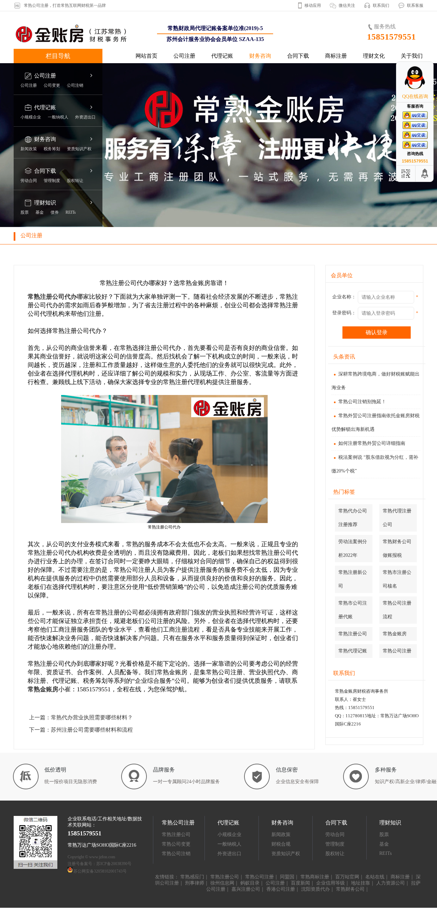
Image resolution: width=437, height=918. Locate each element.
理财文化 (374, 56)
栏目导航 (58, 56)
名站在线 (374, 876)
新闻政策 (28, 148)
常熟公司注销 (176, 853)
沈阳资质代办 (315, 889)
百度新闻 (300, 883)
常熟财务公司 (350, 889)
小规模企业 (30, 117)
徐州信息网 (222, 883)
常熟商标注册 (314, 876)
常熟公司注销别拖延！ (362, 401)
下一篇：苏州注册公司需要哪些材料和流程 (81, 730)
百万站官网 (347, 876)
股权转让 (75, 180)
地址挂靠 (360, 883)
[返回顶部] (425, 174)
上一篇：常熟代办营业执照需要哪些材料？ (81, 717)
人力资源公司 (390, 883)
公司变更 (52, 85)
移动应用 (313, 5)
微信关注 (347, 5)
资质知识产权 (79, 148)
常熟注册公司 (352, 633)
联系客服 (415, 5)
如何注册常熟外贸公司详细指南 (371, 443)
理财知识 (45, 203)
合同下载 (298, 56)
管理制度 (52, 180)
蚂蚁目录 (249, 883)
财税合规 (281, 844)
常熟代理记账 (352, 650)
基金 (40, 212)
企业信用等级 (330, 883)
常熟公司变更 (176, 844)
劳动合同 (28, 180)
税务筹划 (52, 148)
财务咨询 (260, 56)
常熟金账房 (43, 689)
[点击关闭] (426, 61)
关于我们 (412, 56)
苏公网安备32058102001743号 (100, 871)
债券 (55, 212)
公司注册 (184, 56)
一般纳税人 (58, 117)
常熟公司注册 (397, 650)
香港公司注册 (280, 889)
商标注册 (336, 56)
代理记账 (222, 56)
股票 (24, 212)
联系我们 (381, 5)
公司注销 (75, 85)
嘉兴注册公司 (245, 889)
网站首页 (146, 56)
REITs (71, 212)
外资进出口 (85, 117)
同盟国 (287, 876)
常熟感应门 (192, 876)
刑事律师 (194, 883)
